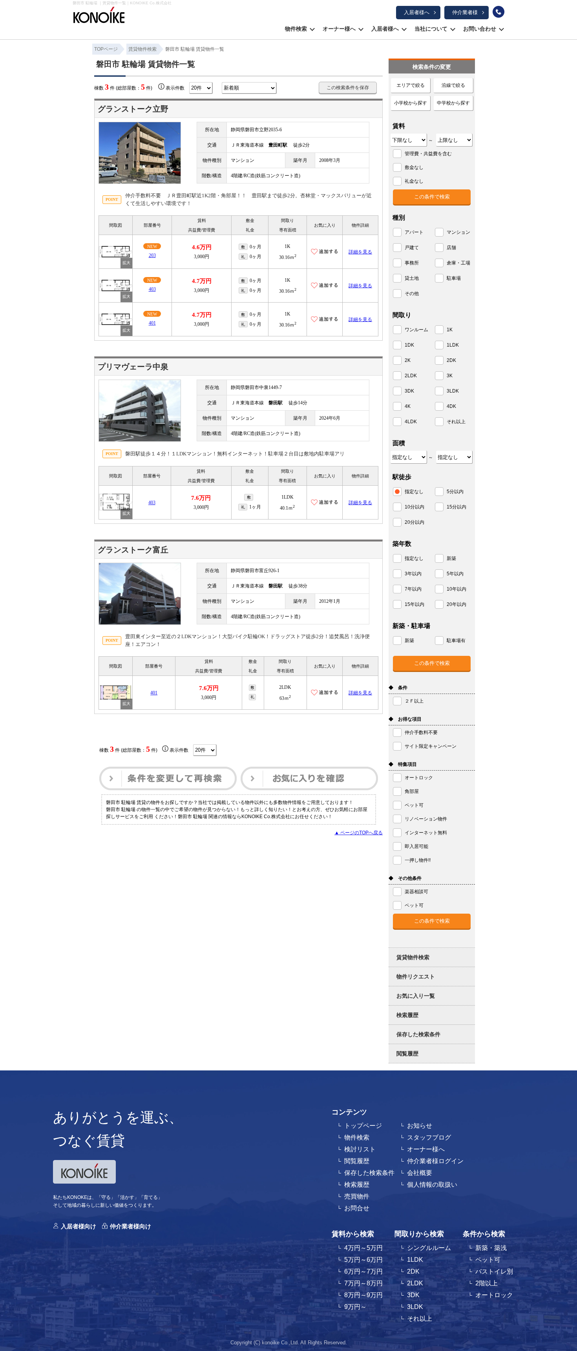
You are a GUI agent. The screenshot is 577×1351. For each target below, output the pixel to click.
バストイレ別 (494, 1271)
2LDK (415, 1283)
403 (152, 289)
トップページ (363, 1125)
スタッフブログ (429, 1137)
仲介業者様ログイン (435, 1161)
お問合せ (356, 1208)
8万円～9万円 (363, 1295)
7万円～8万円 (363, 1283)
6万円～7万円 (363, 1271)
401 (152, 323)
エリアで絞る (410, 85)
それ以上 (419, 1318)
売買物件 (356, 1196)
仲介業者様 (465, 12)
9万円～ (355, 1306)
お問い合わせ (479, 29)
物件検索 (296, 29)
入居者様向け (78, 1226)
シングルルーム (429, 1248)
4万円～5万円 (363, 1248)
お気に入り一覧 (415, 996)
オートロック (494, 1295)
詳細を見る (360, 252)
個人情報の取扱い (432, 1184)
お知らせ (419, 1125)
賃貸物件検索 (412, 957)
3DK (413, 1295)
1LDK (415, 1259)
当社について (430, 29)
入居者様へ (416, 12)
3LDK (415, 1306)
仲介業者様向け (130, 1226)
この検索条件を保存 (348, 87)
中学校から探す (453, 103)
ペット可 (487, 1259)
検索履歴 (407, 1015)
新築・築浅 (491, 1248)
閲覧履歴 (407, 1053)
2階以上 (486, 1283)
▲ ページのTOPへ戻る (358, 832)
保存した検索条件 (418, 1034)
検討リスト (360, 1149)
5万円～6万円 (363, 1259)
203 (152, 255)
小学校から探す (410, 103)
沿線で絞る (453, 85)
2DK (413, 1271)
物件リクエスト (415, 976)
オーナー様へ (339, 29)
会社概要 (419, 1172)
